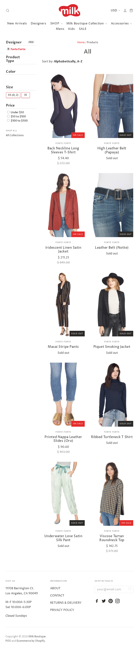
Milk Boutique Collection (85, 24)
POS (8, 641)
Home (81, 42)
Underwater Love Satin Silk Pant (63, 538)
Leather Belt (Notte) (112, 247)
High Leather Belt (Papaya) (111, 150)
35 (25, 95)
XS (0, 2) (13, 95)
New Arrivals (17, 24)
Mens (60, 29)
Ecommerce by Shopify (31, 641)
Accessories (120, 24)
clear (31, 42)
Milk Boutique (37, 636)
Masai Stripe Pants (63, 347)
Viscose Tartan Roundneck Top (111, 538)
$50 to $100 (18, 116)
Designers (38, 24)
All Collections (15, 135)
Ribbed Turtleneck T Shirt (112, 437)
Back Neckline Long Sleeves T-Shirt (63, 150)
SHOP (55, 24)
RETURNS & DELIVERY (66, 603)
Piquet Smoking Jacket (111, 347)
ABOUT (55, 588)
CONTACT (57, 596)
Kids (71, 29)
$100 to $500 (19, 120)
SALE (83, 29)
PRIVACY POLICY (62, 610)
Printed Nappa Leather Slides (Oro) (63, 439)
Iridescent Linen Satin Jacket (63, 249)
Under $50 (17, 112)
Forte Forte (63, 143)
